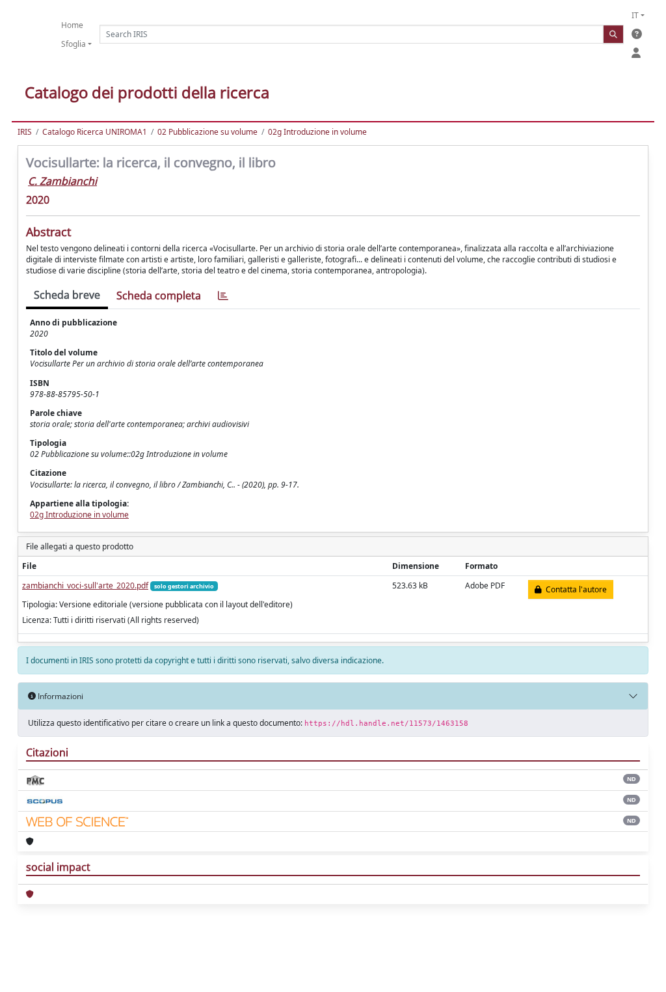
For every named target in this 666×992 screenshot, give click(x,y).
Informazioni (59, 696)
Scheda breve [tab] (67, 295)
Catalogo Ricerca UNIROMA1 (94, 131)
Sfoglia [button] (73, 43)
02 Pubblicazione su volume (207, 131)
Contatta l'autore (574, 589)
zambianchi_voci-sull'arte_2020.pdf (85, 585)
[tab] (223, 296)
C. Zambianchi (62, 181)
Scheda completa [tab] (158, 295)
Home (72, 25)
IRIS (25, 131)
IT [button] (635, 15)
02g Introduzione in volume (317, 131)
